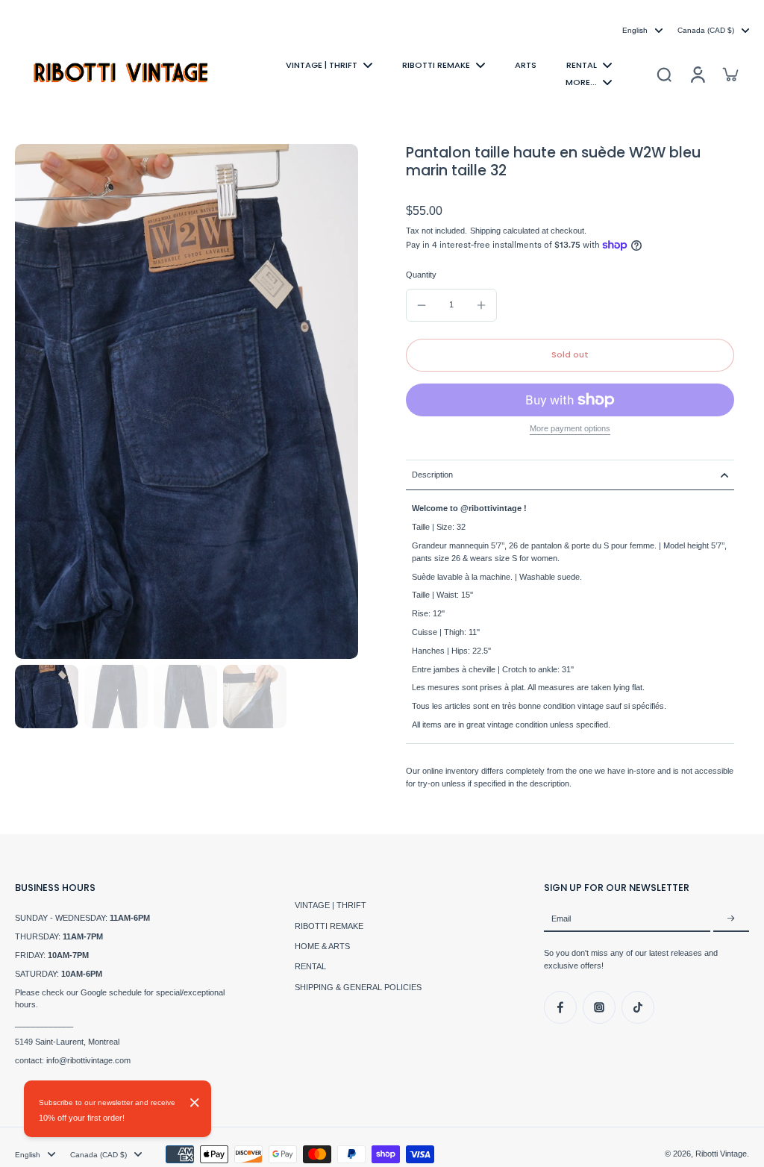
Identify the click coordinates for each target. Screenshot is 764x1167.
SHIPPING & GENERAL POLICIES (358, 987)
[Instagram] (599, 1007)
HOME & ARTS (322, 946)
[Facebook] (560, 1007)
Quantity (421, 274)
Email (561, 918)
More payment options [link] (570, 429)
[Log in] (696, 73)
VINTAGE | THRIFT (330, 905)
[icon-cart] (729, 74)
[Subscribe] (731, 918)
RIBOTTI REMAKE (329, 926)
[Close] (194, 1102)
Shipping (486, 230)
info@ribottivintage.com (88, 1060)
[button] (570, 355)
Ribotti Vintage (721, 1153)
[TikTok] (637, 1007)
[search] (664, 74)
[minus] (421, 305)
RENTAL (310, 966)
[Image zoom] (186, 401)
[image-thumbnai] (46, 696)
